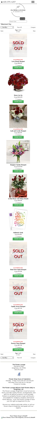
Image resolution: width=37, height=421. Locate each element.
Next (34, 31)
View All (19, 27)
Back (2, 31)
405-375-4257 (9, 2)
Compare (33, 27)
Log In (22, 18)
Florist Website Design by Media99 (18, 416)
